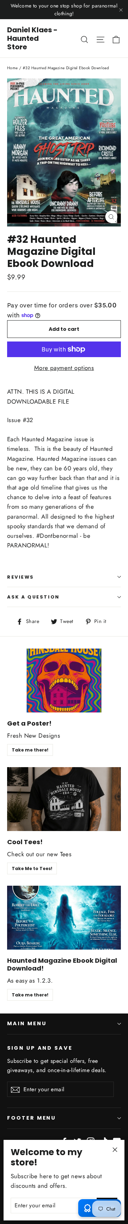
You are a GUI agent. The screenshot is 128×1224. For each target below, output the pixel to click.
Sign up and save (40, 1047)
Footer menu (31, 1117)
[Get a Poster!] (64, 680)
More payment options (64, 368)
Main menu (26, 1023)
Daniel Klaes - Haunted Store (32, 38)
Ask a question (33, 597)
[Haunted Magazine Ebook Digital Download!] (64, 918)
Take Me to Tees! (32, 868)
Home (12, 68)
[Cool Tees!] (64, 799)
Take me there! (30, 750)
